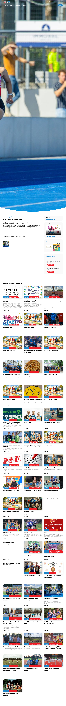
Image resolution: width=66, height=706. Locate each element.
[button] (6, 5)
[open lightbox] (6, 244)
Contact (60, 5)
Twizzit (61, 1)
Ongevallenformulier (55, 1)
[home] (6, 1)
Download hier (50, 264)
